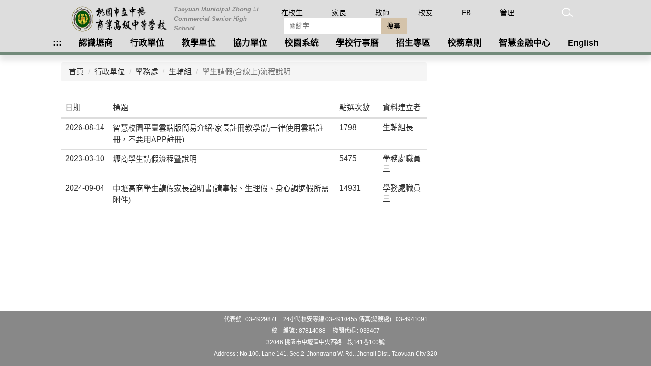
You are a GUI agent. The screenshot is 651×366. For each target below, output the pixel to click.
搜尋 (393, 26)
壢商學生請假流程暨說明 (155, 159)
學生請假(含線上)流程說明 (246, 72)
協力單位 (250, 43)
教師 (382, 13)
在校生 (292, 13)
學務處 (146, 72)
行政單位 (147, 43)
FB (466, 13)
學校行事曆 (357, 43)
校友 (425, 13)
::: (57, 43)
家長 (339, 13)
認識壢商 (96, 43)
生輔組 (180, 72)
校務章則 (465, 43)
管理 (507, 13)
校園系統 (302, 43)
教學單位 (199, 43)
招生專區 (413, 43)
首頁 (76, 72)
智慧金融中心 (524, 43)
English (583, 43)
